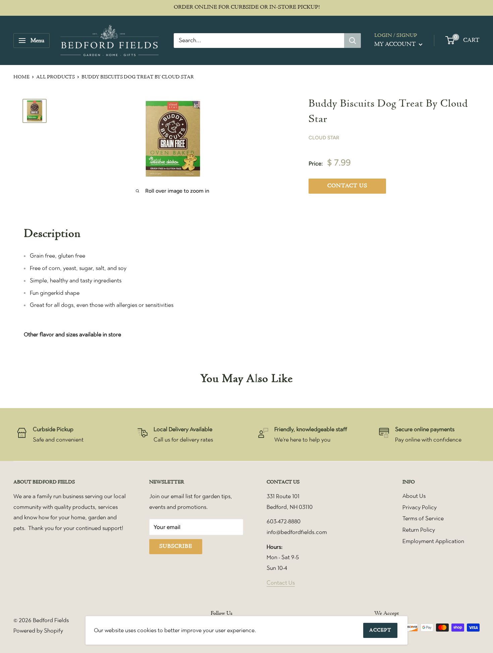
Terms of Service (423, 518)
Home (21, 77)
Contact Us (281, 582)
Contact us (347, 186)
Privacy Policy (419, 507)
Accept (380, 630)
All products (55, 77)
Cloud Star (324, 138)
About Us (414, 496)
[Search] (352, 40)
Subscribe (175, 546)
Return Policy (418, 529)
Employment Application (433, 541)
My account (395, 44)
